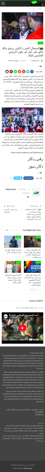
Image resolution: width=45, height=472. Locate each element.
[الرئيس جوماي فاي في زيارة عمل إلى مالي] (12, 242)
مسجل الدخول (29, 308)
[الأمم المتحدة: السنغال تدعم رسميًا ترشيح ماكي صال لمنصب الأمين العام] (12, 267)
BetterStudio (28, 468)
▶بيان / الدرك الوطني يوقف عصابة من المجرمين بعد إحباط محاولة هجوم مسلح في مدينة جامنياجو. (33, 214)
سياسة (40, 43)
